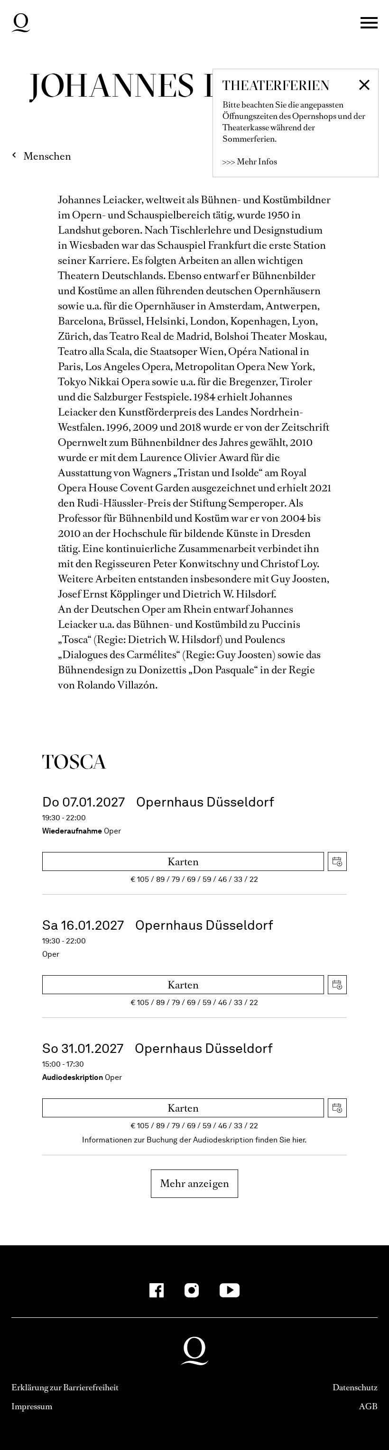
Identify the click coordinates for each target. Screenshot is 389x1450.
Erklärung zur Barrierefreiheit (65, 1387)
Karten (183, 862)
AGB (368, 1406)
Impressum (31, 1406)
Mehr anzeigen (195, 1183)
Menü (369, 22)
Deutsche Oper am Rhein (20, 22)
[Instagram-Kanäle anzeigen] (192, 1290)
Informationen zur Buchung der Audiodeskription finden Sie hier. (194, 1139)
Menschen (47, 156)
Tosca (74, 761)
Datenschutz (355, 1387)
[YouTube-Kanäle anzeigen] (230, 1290)
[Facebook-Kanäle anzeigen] (156, 1290)
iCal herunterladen (337, 861)
